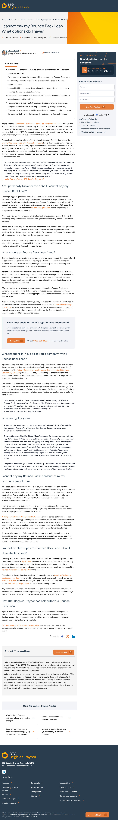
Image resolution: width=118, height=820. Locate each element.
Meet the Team (62, 652)
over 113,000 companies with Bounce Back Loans (22, 143)
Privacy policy (65, 787)
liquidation (26, 561)
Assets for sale (37, 787)
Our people (35, 783)
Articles (22, 20)
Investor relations (9, 803)
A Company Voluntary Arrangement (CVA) (19, 517)
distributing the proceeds (18, 583)
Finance (31, 20)
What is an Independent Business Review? (52, 718)
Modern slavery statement (70, 800)
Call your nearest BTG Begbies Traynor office (20, 625)
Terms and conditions (68, 792)
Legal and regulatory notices (10, 788)
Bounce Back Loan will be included (16, 570)
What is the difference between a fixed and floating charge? (18, 718)
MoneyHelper (36, 792)
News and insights (9, 798)
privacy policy (30, 816)
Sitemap (34, 796)
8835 (23, 665)
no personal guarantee (40, 207)
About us (5, 783)
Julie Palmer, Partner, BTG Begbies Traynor (23, 179)
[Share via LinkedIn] (73, 636)
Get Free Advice (93, 107)
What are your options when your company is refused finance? (54, 732)
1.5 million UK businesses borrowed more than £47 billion (39, 124)
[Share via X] (67, 636)
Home (4, 20)
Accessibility (65, 783)
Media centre (13, 20)
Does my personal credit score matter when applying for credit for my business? (18, 732)
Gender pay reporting (68, 796)
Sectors (5, 794)
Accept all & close (96, 815)
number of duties (9, 581)
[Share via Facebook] (62, 636)
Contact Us (14, 341)
